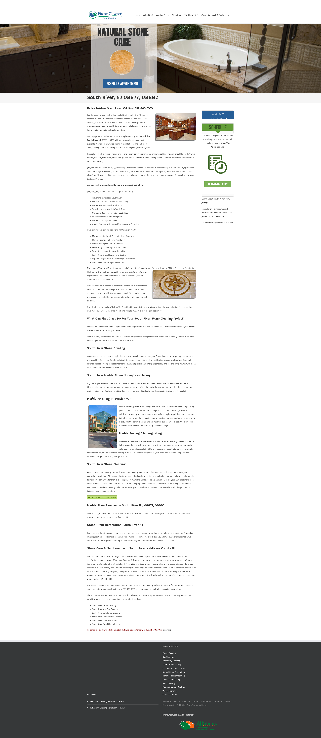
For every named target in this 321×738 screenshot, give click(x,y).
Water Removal (170, 691)
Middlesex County (138, 564)
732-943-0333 (218, 115)
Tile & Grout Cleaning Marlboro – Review (106, 701)
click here (167, 630)
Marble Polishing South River (131, 406)
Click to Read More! (216, 216)
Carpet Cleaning (169, 653)
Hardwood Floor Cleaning (174, 675)
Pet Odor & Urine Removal (174, 668)
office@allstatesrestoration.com (223, 3)
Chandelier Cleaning (171, 679)
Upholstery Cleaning (171, 660)
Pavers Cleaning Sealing (174, 687)
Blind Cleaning (169, 683)
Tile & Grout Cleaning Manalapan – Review (107, 707)
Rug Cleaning (168, 657)
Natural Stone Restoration (174, 672)
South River (96, 595)
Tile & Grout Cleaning (172, 664)
